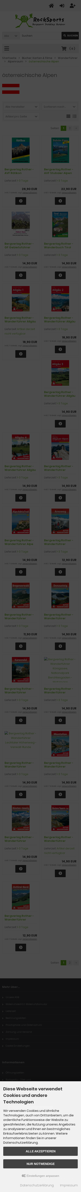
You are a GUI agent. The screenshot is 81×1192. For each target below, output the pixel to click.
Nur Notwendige (41, 1164)
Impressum (69, 1185)
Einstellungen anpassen (42, 1175)
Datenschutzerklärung (37, 1185)
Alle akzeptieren (41, 1151)
